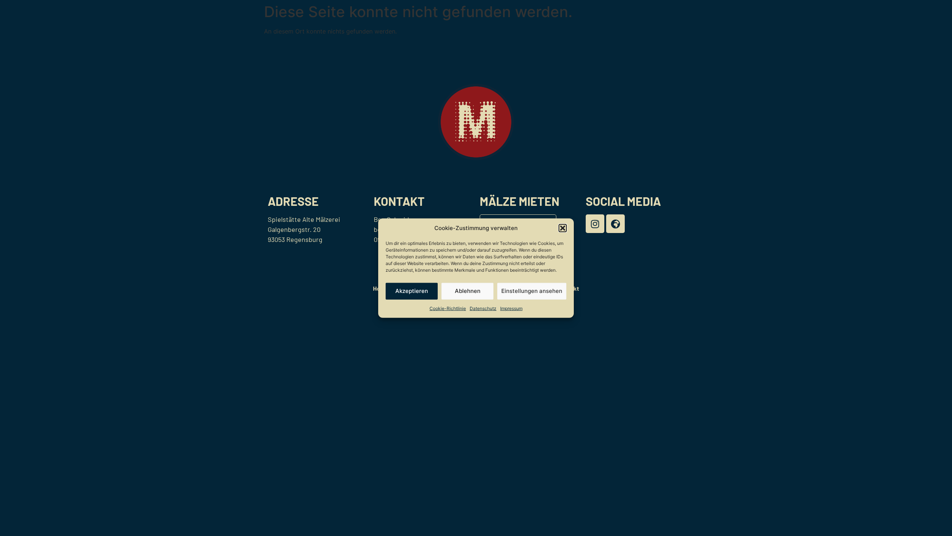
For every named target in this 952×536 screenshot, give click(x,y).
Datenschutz (483, 308)
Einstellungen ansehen (531, 290)
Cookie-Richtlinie (448, 308)
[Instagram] (595, 223)
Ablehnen (467, 290)
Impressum (511, 308)
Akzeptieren (411, 290)
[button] (562, 228)
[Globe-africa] (615, 223)
